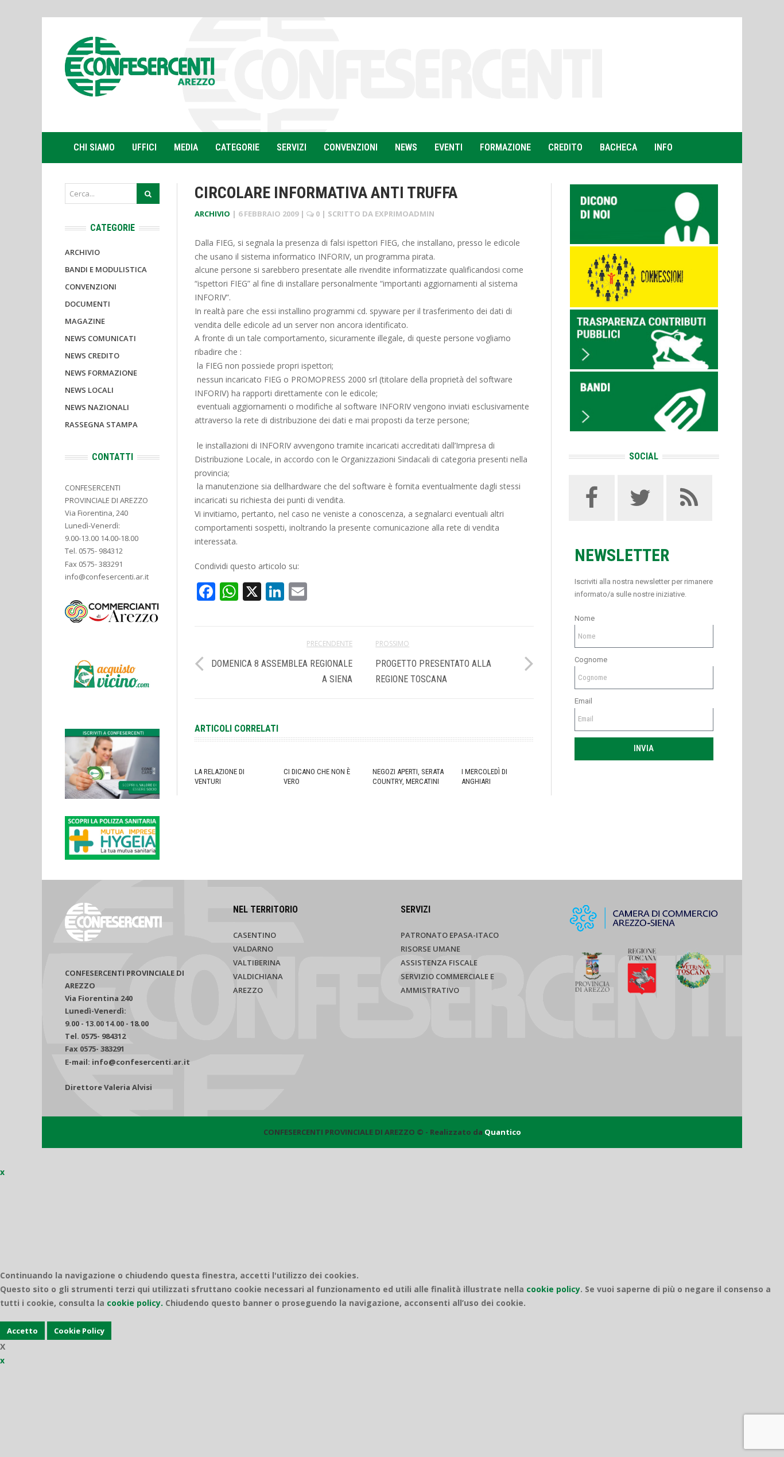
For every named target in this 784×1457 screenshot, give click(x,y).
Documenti (87, 304)
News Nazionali (97, 407)
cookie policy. (135, 1302)
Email (583, 701)
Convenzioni (351, 147)
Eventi (448, 147)
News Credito (92, 355)
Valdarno (253, 949)
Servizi (291, 147)
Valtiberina (257, 962)
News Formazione (101, 373)
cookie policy (553, 1289)
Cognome (591, 659)
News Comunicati (100, 338)
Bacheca (618, 147)
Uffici (144, 147)
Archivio (212, 213)
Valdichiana (258, 976)
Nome (585, 618)
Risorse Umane (430, 949)
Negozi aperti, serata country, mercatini (408, 776)
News (406, 147)
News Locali (89, 390)
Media (186, 147)
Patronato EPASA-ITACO (450, 935)
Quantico (502, 1132)
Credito (565, 147)
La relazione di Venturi (219, 776)
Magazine (85, 321)
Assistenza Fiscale (439, 962)
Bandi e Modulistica (106, 269)
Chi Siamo (94, 147)
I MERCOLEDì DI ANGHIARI (484, 776)
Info (663, 147)
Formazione (505, 147)
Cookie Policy (79, 1330)
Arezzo (248, 990)
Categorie (237, 147)
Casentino (254, 935)
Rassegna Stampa (101, 424)
